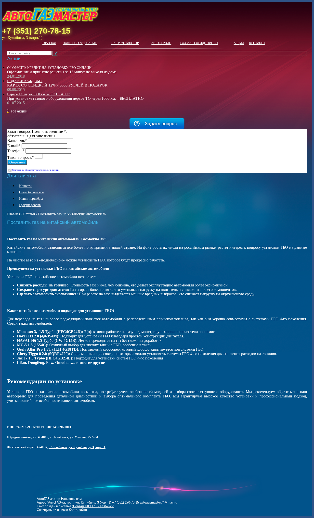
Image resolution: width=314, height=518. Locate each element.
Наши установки (125, 43)
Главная (49, 43)
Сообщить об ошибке (52, 510)
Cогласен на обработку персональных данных (35, 170)
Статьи (29, 214)
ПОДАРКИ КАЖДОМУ (24, 81)
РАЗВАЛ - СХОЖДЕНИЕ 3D (199, 43)
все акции (19, 111)
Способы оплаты (31, 192)
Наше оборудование (80, 43)
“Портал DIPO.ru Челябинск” (93, 506)
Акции (239, 43)
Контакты (257, 43)
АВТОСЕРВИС (161, 43)
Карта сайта (78, 510)
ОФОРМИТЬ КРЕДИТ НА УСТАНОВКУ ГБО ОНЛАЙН (49, 68)
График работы (30, 205)
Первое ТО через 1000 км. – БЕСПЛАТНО (38, 94)
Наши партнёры (31, 198)
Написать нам (71, 499)
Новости (25, 186)
